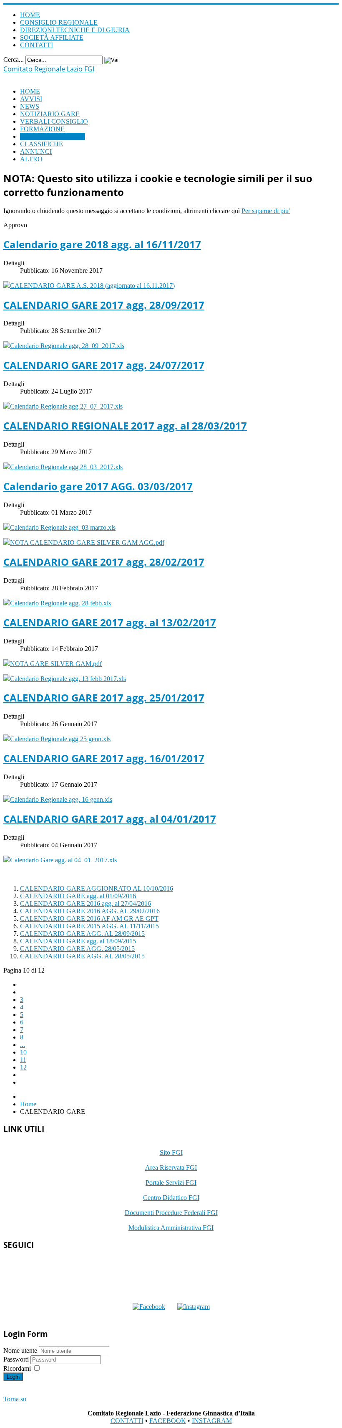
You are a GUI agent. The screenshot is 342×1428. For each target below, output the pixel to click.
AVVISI (31, 98)
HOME (30, 14)
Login (13, 1377)
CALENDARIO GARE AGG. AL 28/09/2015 (82, 933)
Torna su (14, 1399)
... (22, 1044)
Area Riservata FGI (171, 1167)
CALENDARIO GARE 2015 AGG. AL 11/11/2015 (89, 926)
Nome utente (20, 1350)
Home (28, 1104)
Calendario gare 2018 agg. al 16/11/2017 (102, 244)
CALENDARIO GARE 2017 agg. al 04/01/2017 (109, 819)
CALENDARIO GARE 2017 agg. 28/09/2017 (103, 305)
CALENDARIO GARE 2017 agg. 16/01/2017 (103, 758)
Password (16, 1359)
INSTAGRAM (212, 1420)
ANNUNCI (36, 151)
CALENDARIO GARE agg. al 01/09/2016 (78, 895)
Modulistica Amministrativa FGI (171, 1227)
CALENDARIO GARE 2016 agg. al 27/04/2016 (85, 903)
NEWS (29, 106)
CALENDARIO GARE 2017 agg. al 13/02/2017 (109, 622)
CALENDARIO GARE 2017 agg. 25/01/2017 (103, 697)
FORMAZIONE (42, 128)
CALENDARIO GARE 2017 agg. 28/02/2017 (103, 562)
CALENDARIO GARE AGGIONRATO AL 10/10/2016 (96, 888)
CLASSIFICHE (41, 143)
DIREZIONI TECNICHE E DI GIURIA (75, 29)
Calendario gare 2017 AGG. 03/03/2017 (98, 486)
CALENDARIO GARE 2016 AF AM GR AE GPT (89, 918)
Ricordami (17, 1368)
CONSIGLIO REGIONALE (59, 22)
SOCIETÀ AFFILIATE (51, 37)
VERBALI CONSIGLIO (54, 121)
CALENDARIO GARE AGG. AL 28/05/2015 (82, 956)
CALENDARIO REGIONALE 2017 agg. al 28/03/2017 (125, 425)
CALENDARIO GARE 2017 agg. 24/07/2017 (103, 365)
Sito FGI (171, 1152)
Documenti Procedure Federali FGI (171, 1212)
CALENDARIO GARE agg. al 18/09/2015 (78, 941)
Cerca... (13, 59)
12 (23, 1067)
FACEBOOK (167, 1420)
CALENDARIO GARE (52, 136)
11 (23, 1059)
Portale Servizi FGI (171, 1182)
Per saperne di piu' (265, 210)
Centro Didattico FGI (171, 1197)
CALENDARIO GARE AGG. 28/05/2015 (77, 948)
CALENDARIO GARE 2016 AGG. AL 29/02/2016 (90, 911)
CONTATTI (36, 44)
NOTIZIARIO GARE (50, 113)
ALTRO (31, 159)
